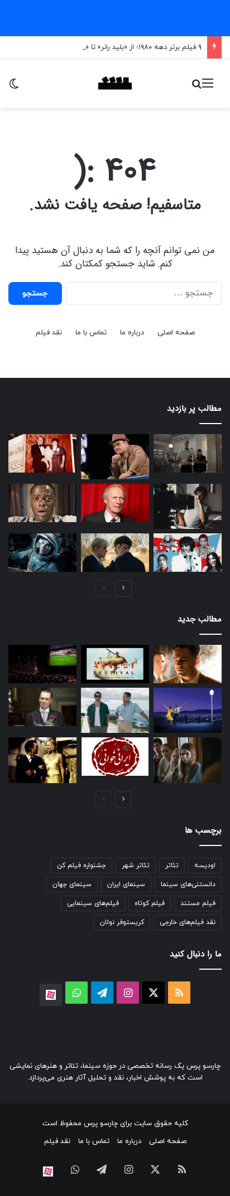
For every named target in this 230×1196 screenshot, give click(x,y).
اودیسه (204, 865)
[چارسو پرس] (115, 83)
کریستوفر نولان (122, 922)
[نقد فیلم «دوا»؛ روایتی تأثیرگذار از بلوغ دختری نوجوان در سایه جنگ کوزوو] (188, 760)
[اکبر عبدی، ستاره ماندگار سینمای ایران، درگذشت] (115, 456)
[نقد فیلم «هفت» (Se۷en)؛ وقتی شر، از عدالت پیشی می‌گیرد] (188, 453)
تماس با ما (91, 333)
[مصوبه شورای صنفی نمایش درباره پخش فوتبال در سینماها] (42, 664)
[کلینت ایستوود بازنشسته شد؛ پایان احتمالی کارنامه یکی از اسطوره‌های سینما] (115, 503)
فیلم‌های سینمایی (93, 903)
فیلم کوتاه (150, 903)
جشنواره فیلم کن (81, 865)
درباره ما (132, 333)
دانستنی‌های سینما (188, 884)
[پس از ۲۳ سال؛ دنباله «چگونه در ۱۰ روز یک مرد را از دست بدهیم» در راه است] (42, 760)
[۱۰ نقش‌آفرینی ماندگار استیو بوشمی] (42, 707)
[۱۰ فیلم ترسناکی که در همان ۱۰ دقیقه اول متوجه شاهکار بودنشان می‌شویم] (42, 503)
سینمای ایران (126, 884)
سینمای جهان (72, 884)
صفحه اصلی (176, 333)
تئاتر (172, 865)
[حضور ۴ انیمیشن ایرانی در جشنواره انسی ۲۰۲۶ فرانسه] (115, 664)
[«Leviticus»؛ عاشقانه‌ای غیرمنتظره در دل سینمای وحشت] (115, 552)
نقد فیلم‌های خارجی (187, 922)
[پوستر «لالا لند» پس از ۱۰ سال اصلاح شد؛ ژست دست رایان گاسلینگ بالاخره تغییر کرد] (188, 710)
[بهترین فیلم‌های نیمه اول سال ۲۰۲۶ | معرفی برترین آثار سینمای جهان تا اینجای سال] (188, 552)
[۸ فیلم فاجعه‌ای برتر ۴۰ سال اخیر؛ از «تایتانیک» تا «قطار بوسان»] (42, 552)
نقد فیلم (49, 333)
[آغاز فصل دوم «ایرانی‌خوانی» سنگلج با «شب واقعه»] (115, 756)
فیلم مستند (197, 903)
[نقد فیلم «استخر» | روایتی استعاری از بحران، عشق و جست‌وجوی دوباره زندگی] (188, 506)
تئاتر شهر (136, 865)
